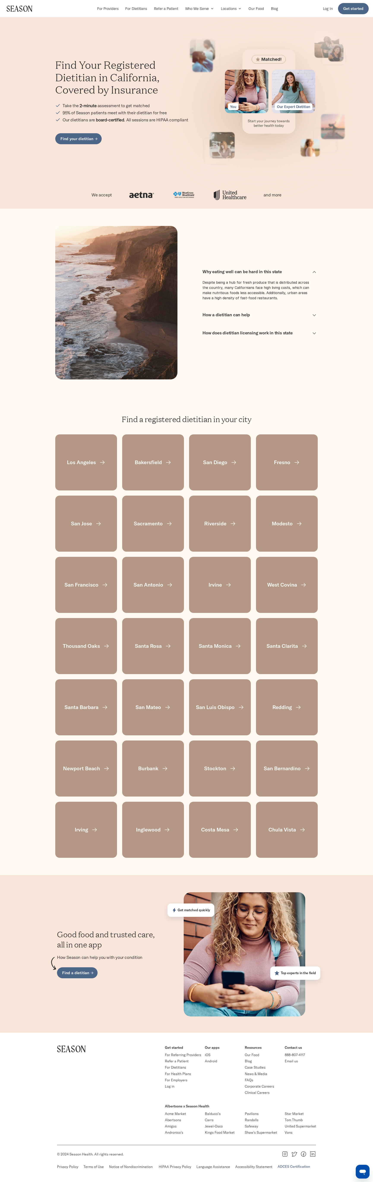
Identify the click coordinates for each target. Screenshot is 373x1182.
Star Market (294, 1114)
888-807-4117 (295, 1055)
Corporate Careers (259, 1086)
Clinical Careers (257, 1092)
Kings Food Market (220, 1132)
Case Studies (255, 1067)
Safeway (251, 1126)
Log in (169, 1086)
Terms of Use (94, 1167)
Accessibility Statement (253, 1167)
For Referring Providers (183, 1055)
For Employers (176, 1080)
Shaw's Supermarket (261, 1132)
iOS (207, 1055)
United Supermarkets (301, 1126)
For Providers (108, 8)
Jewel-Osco (214, 1126)
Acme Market (175, 1114)
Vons (288, 1132)
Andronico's (174, 1132)
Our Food (256, 8)
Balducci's (213, 1114)
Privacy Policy (67, 1167)
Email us (291, 1061)
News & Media (256, 1074)
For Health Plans (178, 1074)
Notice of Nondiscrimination (131, 1167)
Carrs (209, 1120)
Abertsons (173, 1120)
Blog (274, 8)
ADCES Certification (294, 1166)
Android (211, 1061)
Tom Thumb (294, 1120)
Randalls (251, 1120)
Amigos (171, 1126)
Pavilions (252, 1114)
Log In (328, 8)
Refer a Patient (166, 8)
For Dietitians (136, 8)
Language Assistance (213, 1167)
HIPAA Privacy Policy (175, 1167)
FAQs (249, 1080)
